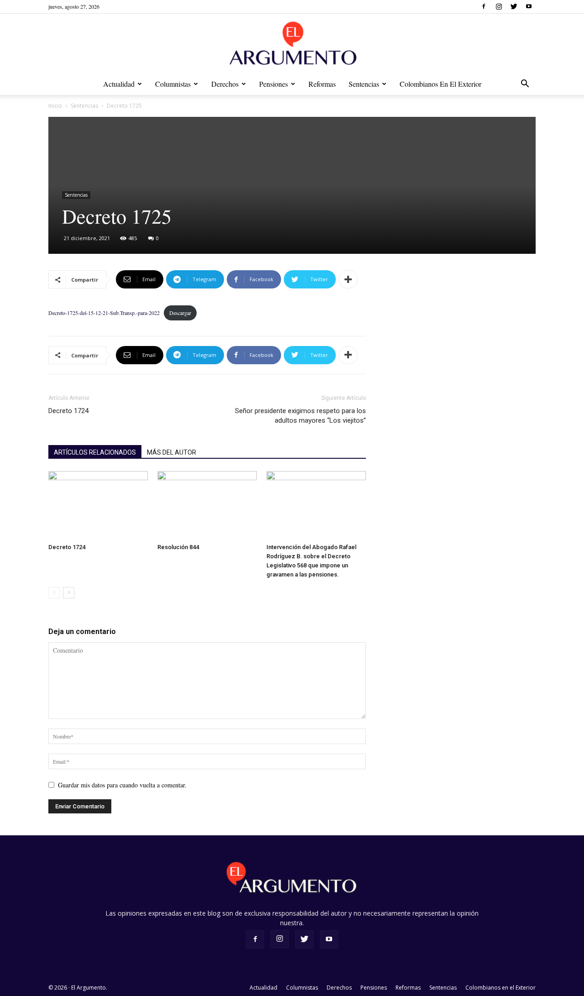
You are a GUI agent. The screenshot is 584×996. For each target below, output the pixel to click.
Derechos (225, 84)
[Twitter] (514, 6)
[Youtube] (529, 6)
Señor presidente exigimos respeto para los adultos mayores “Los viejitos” (300, 416)
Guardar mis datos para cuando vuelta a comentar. (122, 785)
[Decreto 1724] (98, 505)
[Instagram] (499, 6)
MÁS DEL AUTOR (171, 452)
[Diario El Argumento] (292, 44)
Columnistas (173, 84)
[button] (525, 84)
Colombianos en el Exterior (440, 84)
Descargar (180, 312)
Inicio (55, 106)
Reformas (322, 84)
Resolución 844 (178, 547)
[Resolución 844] (207, 505)
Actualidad (119, 84)
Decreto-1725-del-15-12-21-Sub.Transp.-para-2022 (104, 312)
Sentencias (364, 84)
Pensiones (273, 84)
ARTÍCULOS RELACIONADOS (95, 452)
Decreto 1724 (68, 411)
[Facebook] (483, 6)
